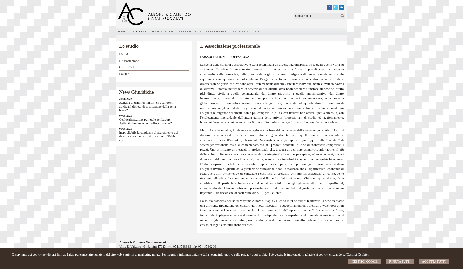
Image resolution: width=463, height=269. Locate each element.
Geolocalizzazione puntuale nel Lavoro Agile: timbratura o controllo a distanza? (145, 121)
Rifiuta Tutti (399, 261)
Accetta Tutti (434, 261)
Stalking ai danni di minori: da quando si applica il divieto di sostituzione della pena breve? (147, 106)
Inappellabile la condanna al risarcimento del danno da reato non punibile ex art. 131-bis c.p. (148, 136)
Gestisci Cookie (365, 261)
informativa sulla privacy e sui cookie (242, 254)
